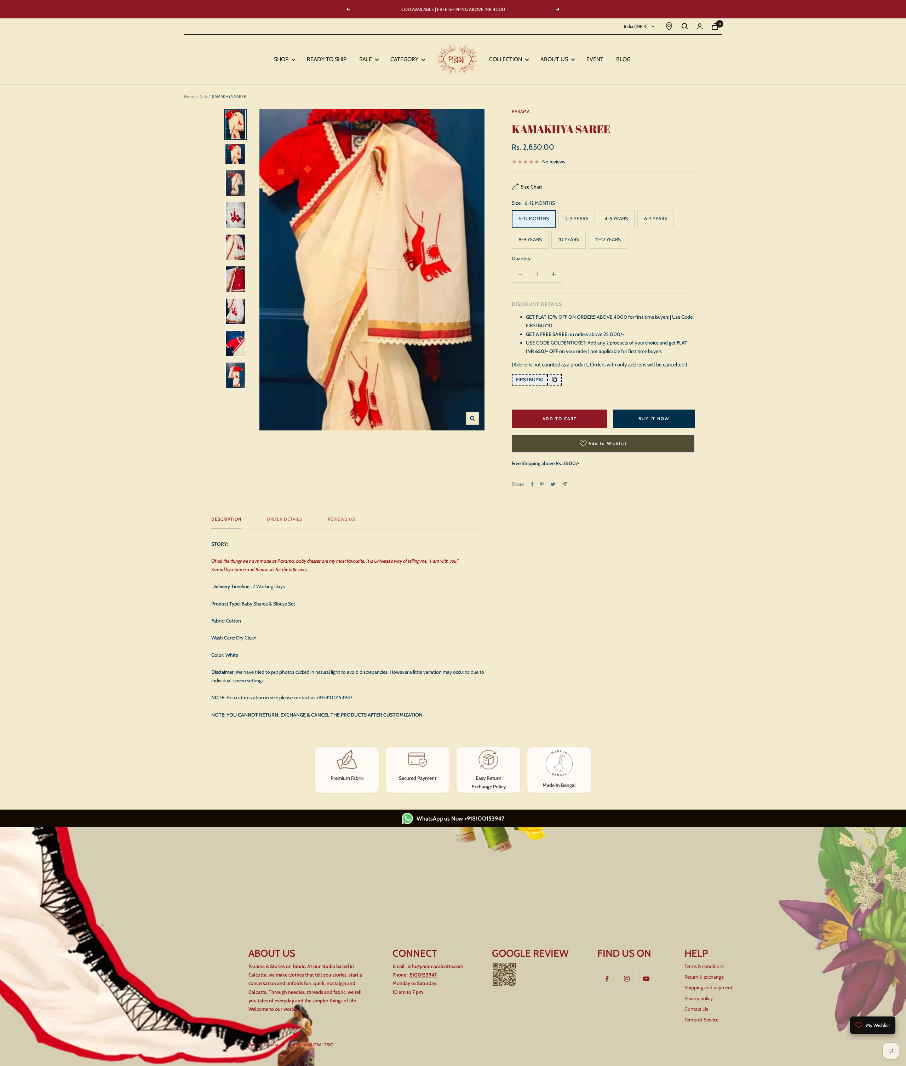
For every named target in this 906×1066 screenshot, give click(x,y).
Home (189, 96)
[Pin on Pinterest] (542, 484)
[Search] (685, 26)
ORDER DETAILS (284, 519)
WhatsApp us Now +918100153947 (460, 818)
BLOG (624, 59)
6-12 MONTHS (533, 218)
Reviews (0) (342, 519)
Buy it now (653, 418)
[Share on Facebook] (532, 484)
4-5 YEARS (616, 218)
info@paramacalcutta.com (435, 966)
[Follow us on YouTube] (646, 979)
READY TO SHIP (327, 59)
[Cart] (714, 26)
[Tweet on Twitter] (553, 484)
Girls (204, 96)
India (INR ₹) (636, 26)
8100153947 (423, 975)
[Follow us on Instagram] (626, 979)
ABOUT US (555, 59)
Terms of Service (701, 1019)
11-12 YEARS (608, 239)
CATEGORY (405, 59)
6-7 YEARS (655, 218)
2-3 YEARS (576, 218)
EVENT (595, 59)
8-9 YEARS (530, 239)
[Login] (699, 26)
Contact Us (696, 1009)
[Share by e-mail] (564, 484)
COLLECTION (507, 59)
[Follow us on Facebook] (607, 979)
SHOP (282, 59)
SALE (367, 59)
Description (226, 519)
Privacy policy (698, 998)
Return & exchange (704, 977)
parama (521, 111)
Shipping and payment (708, 987)
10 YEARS (568, 239)
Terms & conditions (704, 966)
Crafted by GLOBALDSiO (310, 1044)
